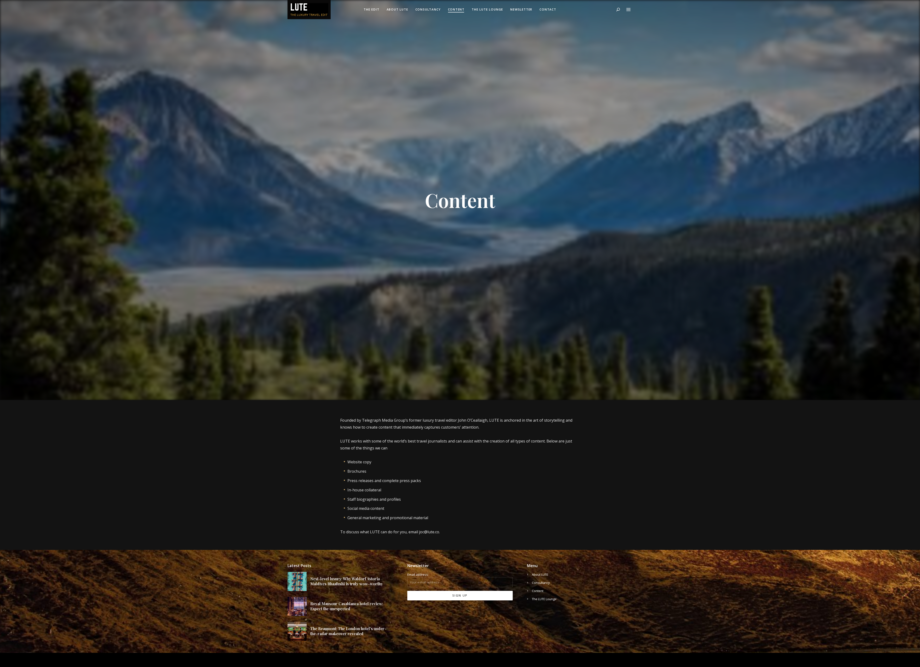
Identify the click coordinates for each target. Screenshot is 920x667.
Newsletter (521, 9)
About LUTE (397, 9)
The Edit (371, 9)
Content (456, 9)
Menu (628, 10)
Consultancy (428, 9)
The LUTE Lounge (487, 9)
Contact (548, 9)
